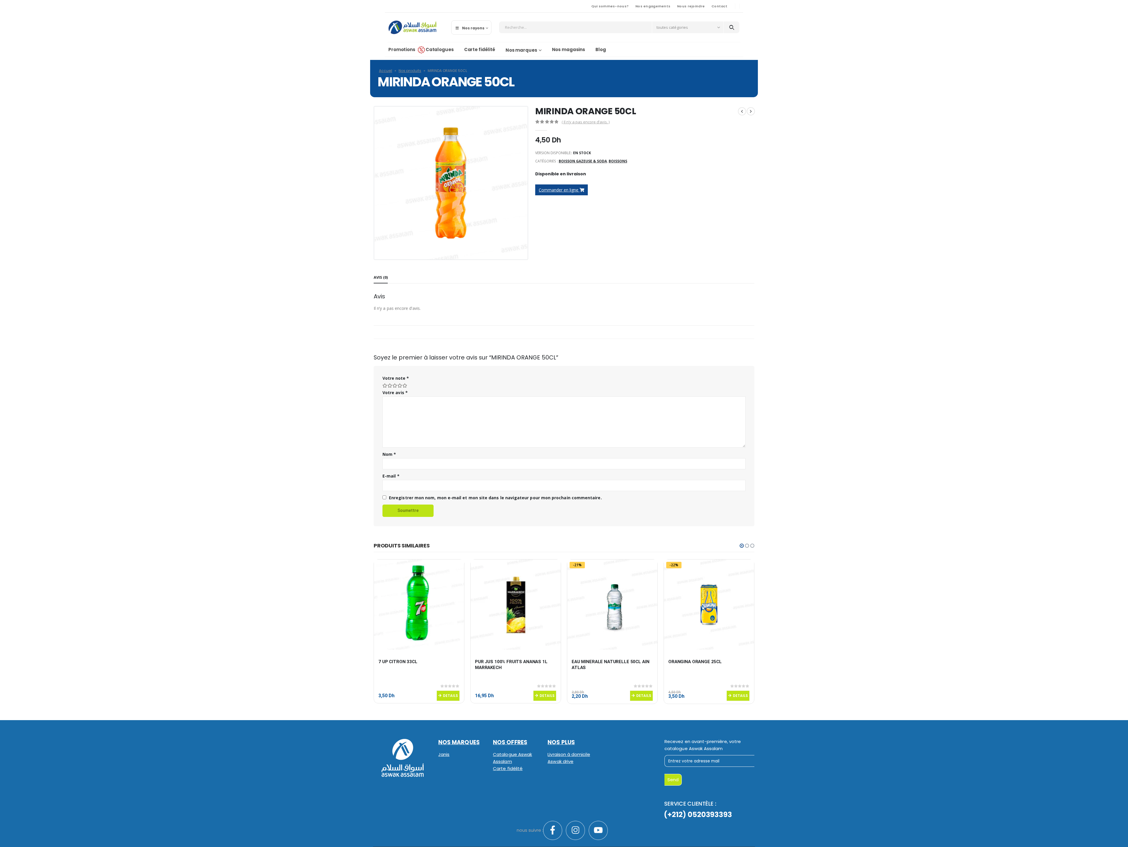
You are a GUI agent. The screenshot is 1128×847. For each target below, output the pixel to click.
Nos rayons (473, 28)
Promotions (401, 49)
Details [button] (450, 695)
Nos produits (410, 70)
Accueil (385, 70)
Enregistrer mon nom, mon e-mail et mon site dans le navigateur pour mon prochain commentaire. (495, 497)
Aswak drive (560, 761)
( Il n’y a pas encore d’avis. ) (586, 122)
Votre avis (395, 392)
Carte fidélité (479, 49)
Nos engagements (652, 6)
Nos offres (510, 742)
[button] (741, 545)
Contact (719, 6)
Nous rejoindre (691, 6)
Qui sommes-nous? (610, 6)
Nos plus (561, 742)
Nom (389, 454)
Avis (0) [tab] (381, 277)
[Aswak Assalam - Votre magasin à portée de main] (412, 27)
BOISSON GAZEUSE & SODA (583, 161)
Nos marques (521, 50)
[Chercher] (731, 27)
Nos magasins (568, 49)
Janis (443, 754)
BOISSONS (618, 161)
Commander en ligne (559, 190)
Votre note (395, 378)
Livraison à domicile (569, 754)
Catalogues (440, 49)
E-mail (391, 476)
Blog (600, 49)
